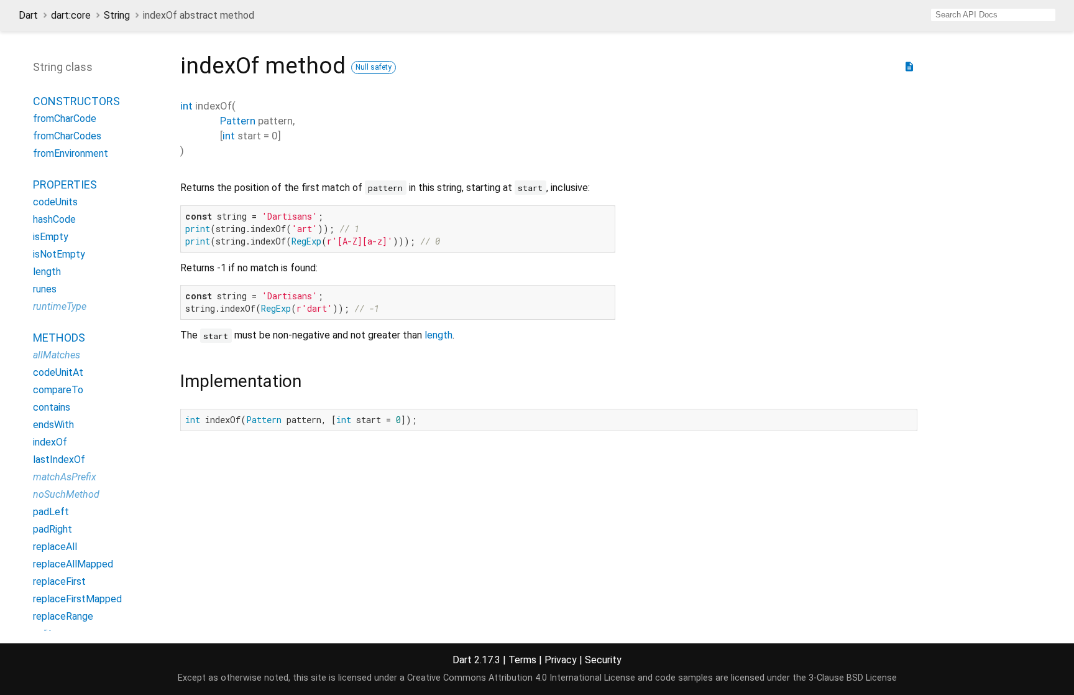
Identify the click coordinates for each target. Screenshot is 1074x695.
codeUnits (55, 202)
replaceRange (63, 616)
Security (603, 660)
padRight (52, 529)
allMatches (56, 355)
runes (45, 289)
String (117, 15)
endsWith (53, 425)
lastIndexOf (59, 459)
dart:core (71, 15)
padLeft (51, 512)
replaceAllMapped (73, 564)
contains (51, 407)
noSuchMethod (66, 494)
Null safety (374, 67)
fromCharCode (64, 118)
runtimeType (59, 306)
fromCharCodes (67, 136)
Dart (28, 15)
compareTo (58, 390)
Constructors (76, 101)
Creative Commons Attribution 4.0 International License (521, 678)
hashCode (54, 219)
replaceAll (55, 547)
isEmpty (50, 237)
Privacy (560, 660)
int (186, 106)
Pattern (237, 120)
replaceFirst (59, 581)
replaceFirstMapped (77, 599)
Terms (522, 660)
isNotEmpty (59, 254)
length (438, 335)
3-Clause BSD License (853, 678)
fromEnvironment (70, 153)
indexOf (50, 442)
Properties (65, 184)
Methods (59, 337)
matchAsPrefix (64, 477)
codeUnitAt (58, 372)
